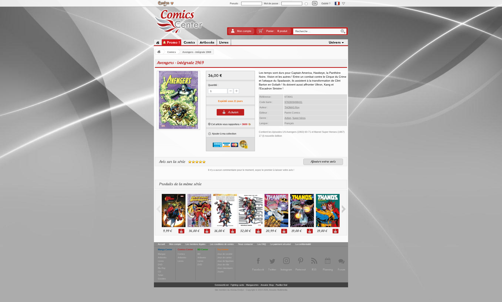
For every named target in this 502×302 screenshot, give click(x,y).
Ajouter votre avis (323, 161)
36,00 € (194, 231)
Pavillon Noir (281, 285)
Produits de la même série (180, 184)
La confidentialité (303, 244)
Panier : (276, 31)
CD (159, 271)
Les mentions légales (196, 244)
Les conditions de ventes (222, 244)
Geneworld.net (222, 285)
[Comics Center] (179, 34)
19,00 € (296, 231)
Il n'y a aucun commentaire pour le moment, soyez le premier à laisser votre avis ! (251, 170)
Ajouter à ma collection (223, 133)
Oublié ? (325, 3)
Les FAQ (261, 244)
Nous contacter (245, 244)
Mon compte (244, 31)
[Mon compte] (233, 32)
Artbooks (162, 257)
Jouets (220, 271)
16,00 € (219, 231)
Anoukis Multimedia (278, 290)
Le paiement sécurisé (280, 244)
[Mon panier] (261, 32)
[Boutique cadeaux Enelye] (209, 124)
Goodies (162, 278)
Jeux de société (224, 254)
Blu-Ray (162, 268)
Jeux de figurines (225, 261)
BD (198, 254)
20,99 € (271, 231)
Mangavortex (252, 285)
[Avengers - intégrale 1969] (178, 128)
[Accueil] (157, 42)
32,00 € (245, 231)
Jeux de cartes (224, 257)
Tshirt (160, 275)
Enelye (240, 290)
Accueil (161, 244)
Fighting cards (237, 285)
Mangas (162, 254)
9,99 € (167, 231)
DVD (160, 264)
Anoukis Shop (267, 285)
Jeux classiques (225, 268)
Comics (171, 52)
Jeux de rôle (223, 264)
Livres (161, 261)
